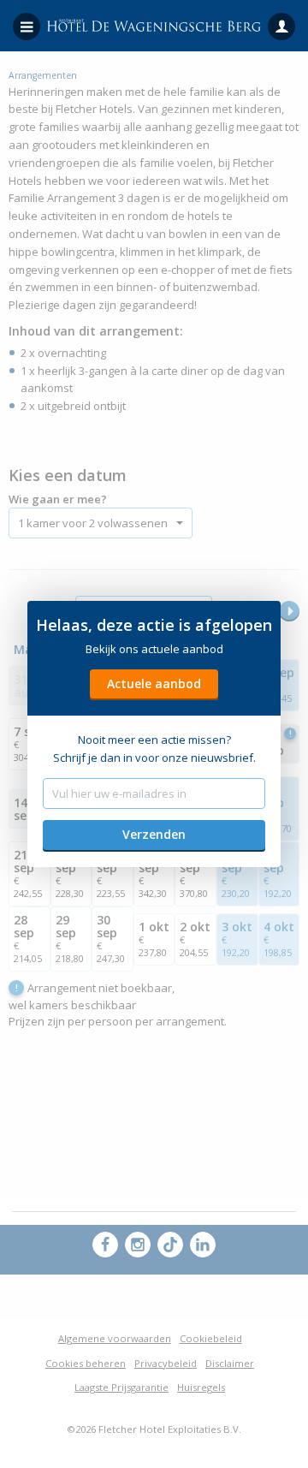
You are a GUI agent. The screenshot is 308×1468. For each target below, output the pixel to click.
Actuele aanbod (154, 683)
